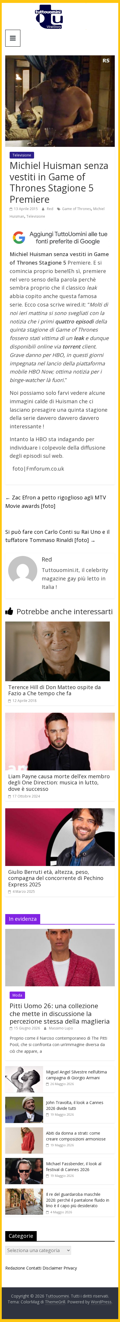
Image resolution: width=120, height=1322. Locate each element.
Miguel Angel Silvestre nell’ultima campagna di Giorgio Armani (76, 1074)
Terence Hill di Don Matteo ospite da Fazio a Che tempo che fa (54, 690)
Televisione (22, 155)
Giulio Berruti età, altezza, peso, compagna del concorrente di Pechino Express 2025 (55, 878)
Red (50, 208)
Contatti (33, 1268)
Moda (17, 995)
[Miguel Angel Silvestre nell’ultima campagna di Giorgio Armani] (24, 1069)
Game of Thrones (76, 208)
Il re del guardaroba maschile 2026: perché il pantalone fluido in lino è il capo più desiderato (77, 1199)
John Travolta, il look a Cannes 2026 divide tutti (74, 1105)
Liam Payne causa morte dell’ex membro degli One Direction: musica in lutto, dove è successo (59, 782)
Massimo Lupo (61, 1028)
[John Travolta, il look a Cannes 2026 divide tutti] (24, 1100)
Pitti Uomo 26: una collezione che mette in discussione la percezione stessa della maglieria (60, 1013)
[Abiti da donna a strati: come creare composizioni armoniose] (24, 1130)
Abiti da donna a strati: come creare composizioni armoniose (76, 1136)
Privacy (70, 1268)
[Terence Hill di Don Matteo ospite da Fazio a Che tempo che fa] (57, 625)
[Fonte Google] (60, 237)
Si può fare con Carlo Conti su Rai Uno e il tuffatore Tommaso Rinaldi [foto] (57, 536)
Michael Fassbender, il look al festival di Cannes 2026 (73, 1166)
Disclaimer (52, 1268)
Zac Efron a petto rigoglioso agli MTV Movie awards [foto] (55, 501)
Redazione (15, 1268)
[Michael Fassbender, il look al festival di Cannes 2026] (24, 1161)
